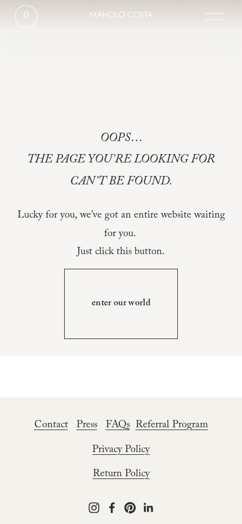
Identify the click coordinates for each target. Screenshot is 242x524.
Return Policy (121, 475)
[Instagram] (94, 507)
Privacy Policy (121, 450)
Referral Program (172, 426)
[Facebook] (112, 507)
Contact (51, 426)
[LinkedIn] (148, 507)
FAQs (118, 426)
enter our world (121, 303)
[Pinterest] (130, 507)
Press (87, 426)
